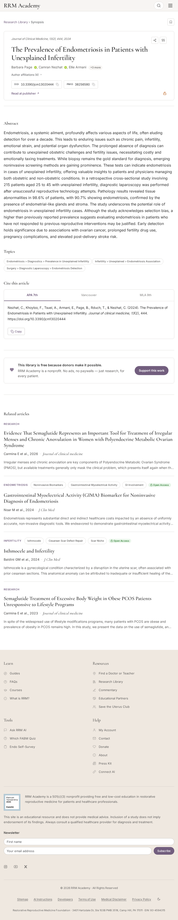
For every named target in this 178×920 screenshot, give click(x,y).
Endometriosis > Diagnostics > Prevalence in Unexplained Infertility (48, 261)
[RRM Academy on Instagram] (5, 866)
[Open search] (159, 5)
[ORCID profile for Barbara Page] (35, 67)
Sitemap (22, 899)
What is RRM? (19, 698)
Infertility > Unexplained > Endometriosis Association (127, 261)
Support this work (151, 370)
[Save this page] (170, 22)
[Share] (154, 40)
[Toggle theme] (159, 899)
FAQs (13, 681)
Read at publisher (23, 93)
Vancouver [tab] (89, 295)
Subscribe (164, 851)
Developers (65, 899)
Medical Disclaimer (114, 899)
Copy (18, 331)
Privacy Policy (141, 899)
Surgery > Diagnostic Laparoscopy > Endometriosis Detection (44, 268)
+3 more (95, 67)
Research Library (16, 22)
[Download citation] (163, 40)
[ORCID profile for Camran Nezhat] (65, 67)
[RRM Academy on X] (26, 866)
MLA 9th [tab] (146, 295)
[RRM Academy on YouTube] (15, 866)
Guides (15, 673)
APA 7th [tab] (32, 295)
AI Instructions (43, 899)
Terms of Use (87, 899)
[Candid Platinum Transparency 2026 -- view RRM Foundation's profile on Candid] (12, 802)
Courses (16, 690)
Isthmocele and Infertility (29, 551)
